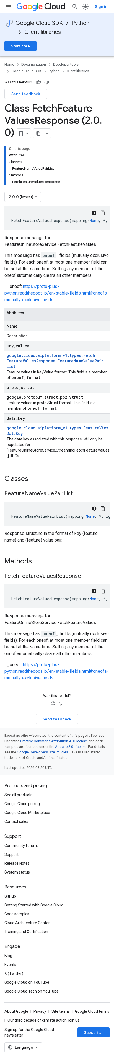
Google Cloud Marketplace (27, 812)
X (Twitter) (13, 973)
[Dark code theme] (94, 212)
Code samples (16, 914)
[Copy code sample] (103, 212)
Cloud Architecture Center (27, 923)
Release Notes (17, 863)
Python (80, 23)
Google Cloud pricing (22, 804)
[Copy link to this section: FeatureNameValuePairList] (78, 494)
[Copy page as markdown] (38, 133)
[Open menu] (8, 6)
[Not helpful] (47, 82)
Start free (20, 45)
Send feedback (25, 93)
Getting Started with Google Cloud (33, 905)
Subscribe (93, 1032)
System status (17, 872)
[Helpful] (38, 82)
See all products (18, 795)
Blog (8, 956)
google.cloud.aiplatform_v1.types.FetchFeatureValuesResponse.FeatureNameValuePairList (55, 361)
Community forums (21, 845)
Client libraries (42, 32)
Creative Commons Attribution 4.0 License (53, 741)
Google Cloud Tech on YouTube (31, 991)
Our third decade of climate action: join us (43, 1020)
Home (9, 64)
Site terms (60, 1011)
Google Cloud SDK (39, 23)
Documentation (33, 64)
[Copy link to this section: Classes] (35, 479)
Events (10, 964)
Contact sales (16, 821)
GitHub (10, 896)
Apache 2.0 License (70, 746)
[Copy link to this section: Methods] (39, 561)
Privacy (39, 1011)
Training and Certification (26, 931)
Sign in (101, 6)
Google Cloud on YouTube (26, 982)
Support (11, 854)
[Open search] (75, 6)
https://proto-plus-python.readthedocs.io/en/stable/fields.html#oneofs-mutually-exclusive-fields (56, 293)
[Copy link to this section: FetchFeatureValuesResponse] (86, 576)
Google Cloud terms (92, 1011)
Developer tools (66, 64)
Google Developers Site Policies (42, 752)
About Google (16, 1011)
